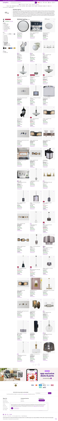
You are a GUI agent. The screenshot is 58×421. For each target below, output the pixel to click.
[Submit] (14, 34)
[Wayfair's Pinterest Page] (5, 414)
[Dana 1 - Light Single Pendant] (36, 26)
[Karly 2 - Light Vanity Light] (49, 134)
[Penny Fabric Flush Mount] (49, 91)
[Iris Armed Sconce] (36, 304)
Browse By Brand (5, 7)
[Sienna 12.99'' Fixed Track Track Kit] (23, 91)
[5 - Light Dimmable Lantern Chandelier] (49, 284)
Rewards (34, 0)
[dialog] (29, 406)
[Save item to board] (28, 21)
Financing (41, 0)
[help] (56, 419)
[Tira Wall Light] (36, 47)
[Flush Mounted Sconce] (36, 284)
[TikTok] (9, 414)
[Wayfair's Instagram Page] (7, 414)
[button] (28, 21)
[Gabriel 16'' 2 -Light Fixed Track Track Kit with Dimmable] (23, 134)
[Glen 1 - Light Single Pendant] (23, 196)
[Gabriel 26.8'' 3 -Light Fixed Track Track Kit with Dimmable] (23, 304)
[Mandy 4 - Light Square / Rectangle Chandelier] (36, 91)
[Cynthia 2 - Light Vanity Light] (49, 112)
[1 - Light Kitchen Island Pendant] (23, 174)
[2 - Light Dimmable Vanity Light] (49, 174)
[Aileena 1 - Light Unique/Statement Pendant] (36, 240)
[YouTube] (10, 414)
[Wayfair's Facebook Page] (3, 414)
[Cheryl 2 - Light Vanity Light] (36, 134)
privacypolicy (26, 394)
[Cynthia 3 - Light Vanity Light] (23, 240)
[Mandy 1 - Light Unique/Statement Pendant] (36, 196)
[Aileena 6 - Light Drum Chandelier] (49, 262)
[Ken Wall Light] (23, 47)
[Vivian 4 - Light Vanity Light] (23, 217)
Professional (45, 0)
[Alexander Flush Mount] (49, 26)
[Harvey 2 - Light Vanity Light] (49, 304)
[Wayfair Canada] (6, 2)
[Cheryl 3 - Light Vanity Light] (36, 153)
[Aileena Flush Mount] (49, 347)
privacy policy (42, 406)
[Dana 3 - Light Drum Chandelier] (23, 326)
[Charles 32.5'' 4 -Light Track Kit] (23, 153)
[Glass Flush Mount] (23, 26)
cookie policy (35, 406)
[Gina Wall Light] (36, 326)
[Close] (47, 403)
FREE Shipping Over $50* (51, 0)
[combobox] (23, 3)
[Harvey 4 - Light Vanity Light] (49, 47)
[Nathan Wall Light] (23, 112)
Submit (50, 393)
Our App (38, 0)
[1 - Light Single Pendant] (36, 217)
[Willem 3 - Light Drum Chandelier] (49, 240)
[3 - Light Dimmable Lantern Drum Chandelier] (36, 347)
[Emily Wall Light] (49, 153)
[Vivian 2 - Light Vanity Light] (23, 284)
